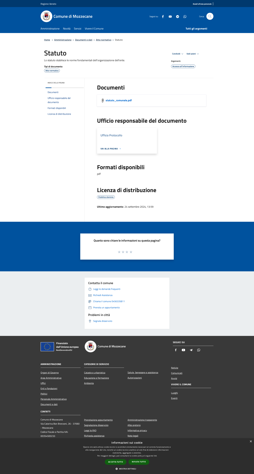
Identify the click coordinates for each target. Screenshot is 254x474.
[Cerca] (209, 16)
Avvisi (174, 378)
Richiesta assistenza (94, 435)
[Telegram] (176, 16)
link (155, 455)
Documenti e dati (83, 40)
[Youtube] (169, 16)
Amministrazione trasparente (142, 420)
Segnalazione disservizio (96, 425)
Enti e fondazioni (49, 388)
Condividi (176, 53)
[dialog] (127, 456)
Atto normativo (103, 40)
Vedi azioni (191, 53)
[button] (127, 468)
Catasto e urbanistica (94, 372)
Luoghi (174, 393)
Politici (44, 393)
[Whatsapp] (184, 16)
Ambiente (89, 383)
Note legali (133, 435)
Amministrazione (62, 40)
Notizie (174, 368)
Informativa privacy (137, 430)
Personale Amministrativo (54, 399)
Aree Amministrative (51, 378)
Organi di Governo (50, 372)
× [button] (251, 441)
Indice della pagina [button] (56, 82)
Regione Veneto (48, 4)
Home (47, 40)
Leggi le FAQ (90, 430)
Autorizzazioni (135, 377)
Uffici (43, 383)
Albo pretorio (134, 425)
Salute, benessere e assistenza (143, 372)
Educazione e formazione (96, 378)
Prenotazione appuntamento (98, 420)
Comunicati (176, 373)
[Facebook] (162, 16)
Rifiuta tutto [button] (139, 461)
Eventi (174, 398)
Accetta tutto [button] (115, 462)
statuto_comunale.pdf (119, 100)
